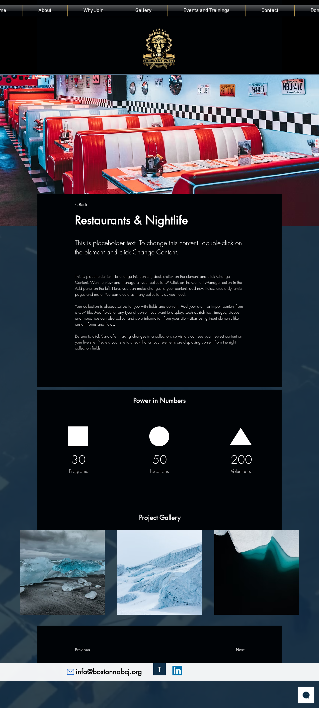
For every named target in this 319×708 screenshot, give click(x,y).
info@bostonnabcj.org (109, 671)
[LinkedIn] (177, 670)
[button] (206, 10)
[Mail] (71, 672)
